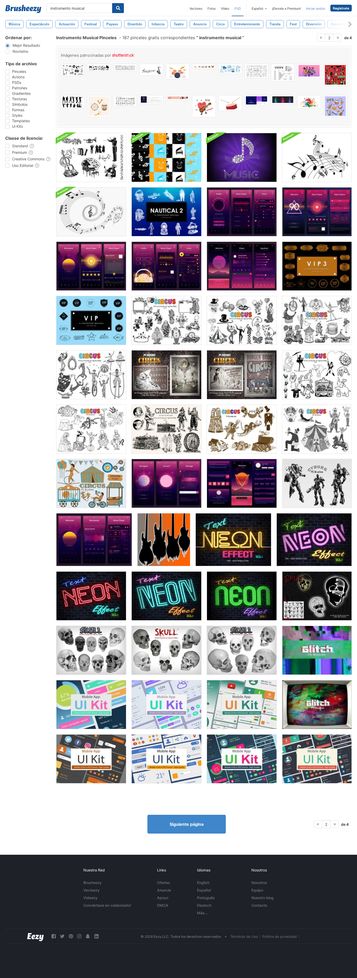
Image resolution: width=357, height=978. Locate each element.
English (203, 882)
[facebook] (53, 936)
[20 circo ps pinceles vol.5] (317, 374)
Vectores (195, 8)
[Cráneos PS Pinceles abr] (317, 595)
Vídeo (225, 8)
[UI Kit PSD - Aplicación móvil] (91, 704)
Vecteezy (91, 890)
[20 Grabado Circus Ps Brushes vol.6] (166, 429)
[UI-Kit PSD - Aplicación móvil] (242, 704)
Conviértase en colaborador (107, 905)
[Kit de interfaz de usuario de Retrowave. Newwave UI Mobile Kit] (166, 266)
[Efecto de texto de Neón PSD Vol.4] (166, 595)
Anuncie (164, 890)
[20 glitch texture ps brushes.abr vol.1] (317, 650)
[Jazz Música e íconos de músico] (125, 101)
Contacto (259, 905)
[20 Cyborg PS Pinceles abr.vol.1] (317, 483)
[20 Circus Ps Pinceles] (91, 429)
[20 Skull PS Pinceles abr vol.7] (166, 650)
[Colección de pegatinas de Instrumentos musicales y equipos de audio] (335, 106)
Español (204, 890)
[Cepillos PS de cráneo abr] (242, 650)
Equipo (257, 890)
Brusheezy (92, 882)
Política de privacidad (279, 936)
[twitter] (62, 936)
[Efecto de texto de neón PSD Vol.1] (233, 539)
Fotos (212, 8)
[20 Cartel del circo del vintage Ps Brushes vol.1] (166, 374)
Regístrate (341, 8)
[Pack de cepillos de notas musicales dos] (91, 211)
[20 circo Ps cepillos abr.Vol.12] (91, 483)
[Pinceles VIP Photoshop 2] (91, 320)
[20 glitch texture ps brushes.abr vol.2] (317, 704)
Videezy (90, 897)
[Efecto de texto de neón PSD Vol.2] (314, 539)
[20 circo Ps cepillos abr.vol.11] (242, 429)
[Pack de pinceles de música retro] (91, 157)
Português (206, 897)
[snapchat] (87, 936)
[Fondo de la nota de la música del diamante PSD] (242, 157)
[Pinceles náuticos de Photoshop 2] (166, 211)
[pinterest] (71, 936)
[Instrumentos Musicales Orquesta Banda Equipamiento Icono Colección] (125, 67)
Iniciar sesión (315, 8)
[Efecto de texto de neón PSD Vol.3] (91, 595)
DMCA (162, 905)
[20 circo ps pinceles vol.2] (242, 320)
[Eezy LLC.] (35, 936)
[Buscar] (118, 8)
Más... (202, 913)
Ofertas (163, 882)
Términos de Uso (244, 936)
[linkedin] (96, 936)
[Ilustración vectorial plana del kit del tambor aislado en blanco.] (177, 71)
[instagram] (79, 936)
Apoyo (162, 897)
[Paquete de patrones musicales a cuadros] (166, 157)
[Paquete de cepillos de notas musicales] (317, 157)
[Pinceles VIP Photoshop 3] (317, 266)
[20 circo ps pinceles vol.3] (166, 320)
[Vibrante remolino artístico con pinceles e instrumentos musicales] (309, 102)
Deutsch (204, 905)
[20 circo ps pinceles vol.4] (91, 374)
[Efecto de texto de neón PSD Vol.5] (242, 595)
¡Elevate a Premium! (286, 8)
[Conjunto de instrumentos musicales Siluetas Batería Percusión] (99, 68)
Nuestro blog (262, 897)
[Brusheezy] (23, 9)
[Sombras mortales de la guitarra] (163, 539)
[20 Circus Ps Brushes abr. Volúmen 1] (317, 320)
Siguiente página (187, 824)
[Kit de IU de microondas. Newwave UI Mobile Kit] (242, 211)
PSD (237, 8)
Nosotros (259, 882)
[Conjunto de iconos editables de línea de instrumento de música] (151, 99)
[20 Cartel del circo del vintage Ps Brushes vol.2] (242, 374)
